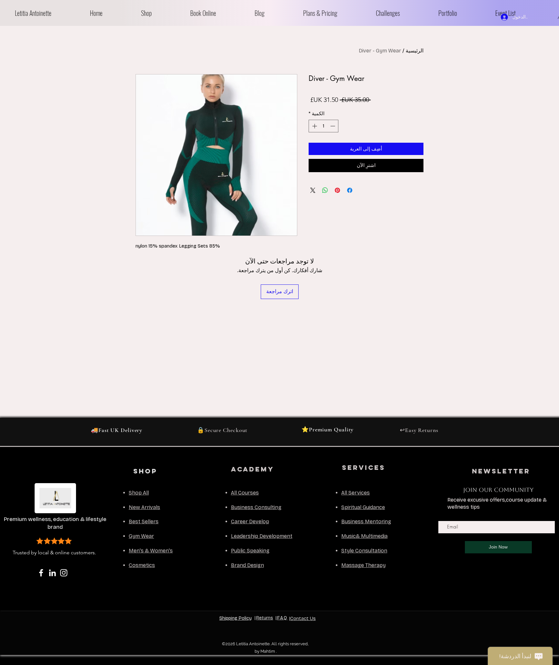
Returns (264, 618)
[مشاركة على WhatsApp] (325, 190)
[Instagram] (64, 573)
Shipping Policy (235, 618)
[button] (160, 13)
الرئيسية (414, 51)
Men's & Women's (151, 551)
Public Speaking (250, 551)
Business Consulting (256, 507)
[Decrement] (333, 126)
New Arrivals (144, 507)
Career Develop (250, 521)
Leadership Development (261, 536)
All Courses (245, 493)
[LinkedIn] (52, 573)
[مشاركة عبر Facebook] (350, 190)
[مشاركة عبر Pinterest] (337, 190)
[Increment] (314, 126)
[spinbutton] (323, 126)
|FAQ (282, 618)
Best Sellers (144, 521)
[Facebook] (41, 573)
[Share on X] (313, 190)
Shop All (139, 493)
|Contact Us (302, 618)
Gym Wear (141, 536)
